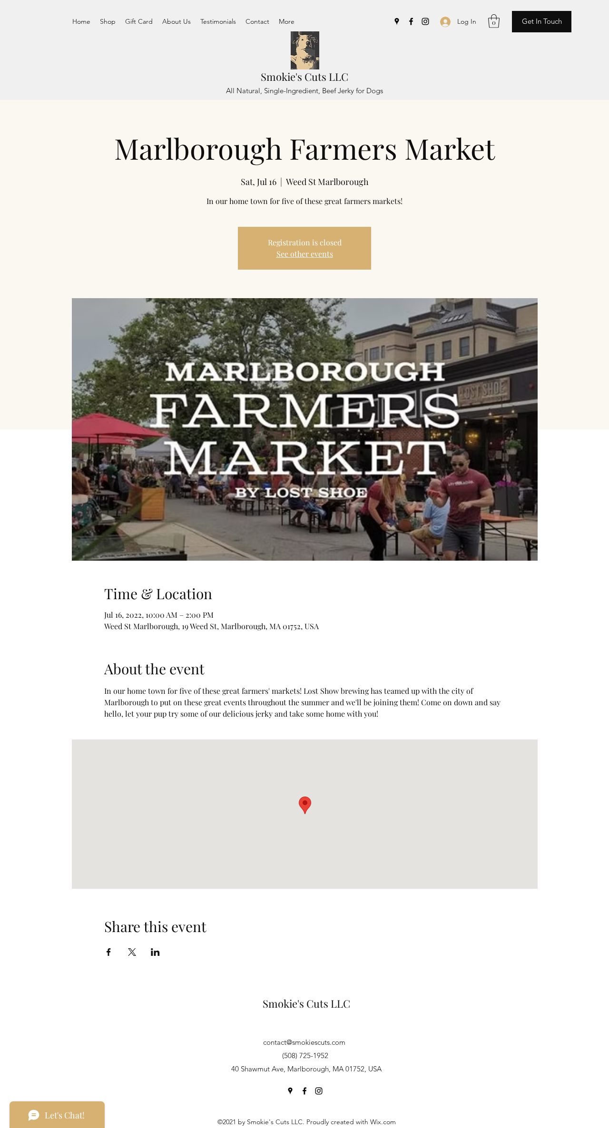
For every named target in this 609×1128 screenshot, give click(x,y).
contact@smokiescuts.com (304, 1042)
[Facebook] (411, 21)
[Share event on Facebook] (108, 952)
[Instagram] (425, 21)
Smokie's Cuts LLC (304, 76)
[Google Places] (397, 21)
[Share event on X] (132, 952)
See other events (304, 254)
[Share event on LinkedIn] (155, 952)
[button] (494, 21)
